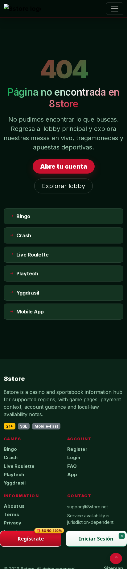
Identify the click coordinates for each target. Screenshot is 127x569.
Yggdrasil (15, 483)
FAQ (72, 466)
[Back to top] (116, 558)
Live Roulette (19, 466)
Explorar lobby (63, 186)
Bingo (10, 449)
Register (77, 449)
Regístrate (39, 536)
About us (14, 506)
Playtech (14, 474)
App (72, 474)
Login (73, 457)
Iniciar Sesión (96, 538)
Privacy (12, 523)
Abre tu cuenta (63, 166)
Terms (11, 514)
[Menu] (114, 8)
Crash (11, 457)
